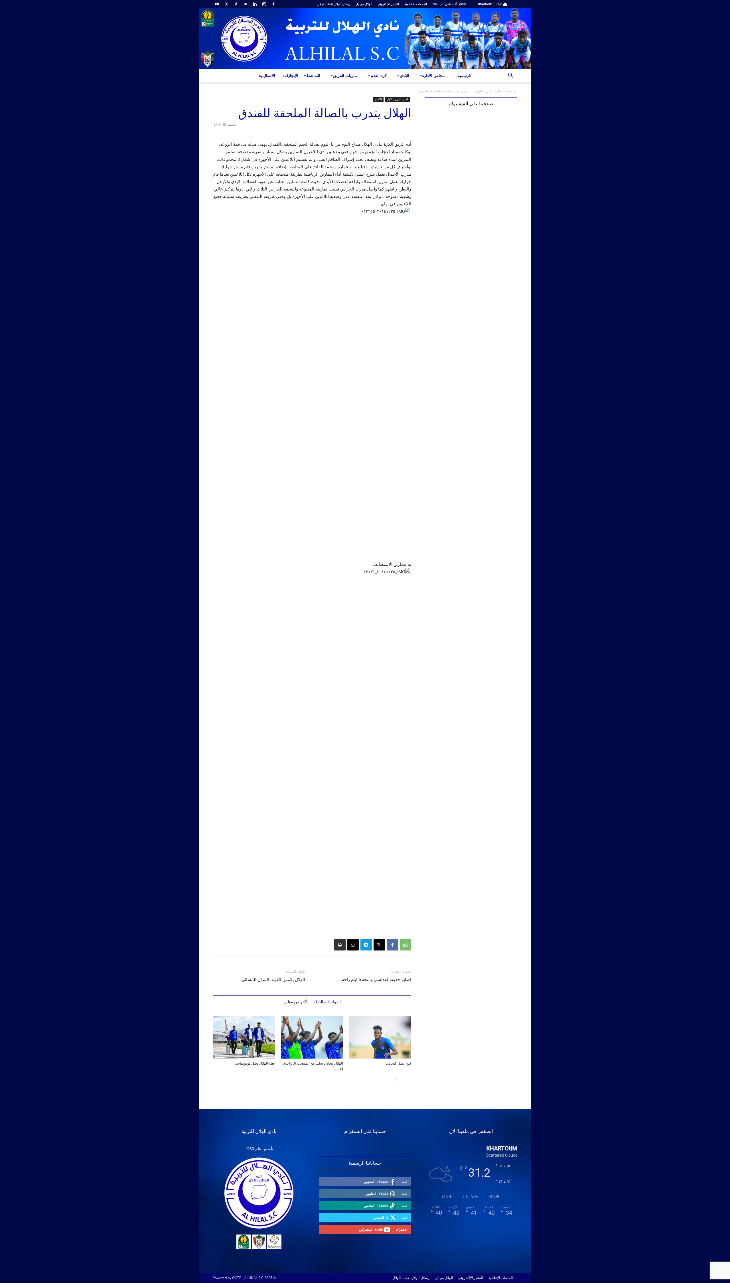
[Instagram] (264, 4)
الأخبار (378, 99)
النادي (404, 75)
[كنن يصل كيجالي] (380, 1037)
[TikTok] (236, 4)
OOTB (237, 1277)
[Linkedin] (254, 4)
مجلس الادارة (433, 75)
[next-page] (396, 1080)
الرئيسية (464, 75)
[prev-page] (405, 1080)
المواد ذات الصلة (327, 1002)
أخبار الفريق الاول (487, 91)
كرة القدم (379, 75)
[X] (226, 4)
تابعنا (404, 1181)
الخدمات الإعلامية (415, 4)
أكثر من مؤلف (295, 1002)
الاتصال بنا (267, 75)
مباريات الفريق (345, 75)
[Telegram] (366, 944)
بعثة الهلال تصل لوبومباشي (254, 1063)
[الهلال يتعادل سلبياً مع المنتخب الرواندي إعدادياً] (312, 1037)
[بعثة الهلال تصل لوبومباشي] (244, 1037)
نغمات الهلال (325, 4)
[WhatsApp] (405, 944)
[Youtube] (217, 4)
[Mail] (245, 4)
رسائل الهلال (342, 4)
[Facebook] (273, 4)
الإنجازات (290, 75)
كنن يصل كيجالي (398, 1063)
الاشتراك (401, 1229)
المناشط (313, 75)
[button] (510, 76)
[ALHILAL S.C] (365, 38)
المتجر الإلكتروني (388, 4)
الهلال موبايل (364, 4)
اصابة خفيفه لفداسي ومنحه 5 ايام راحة (376, 979)
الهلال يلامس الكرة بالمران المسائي (273, 979)
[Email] (353, 944)
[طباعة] (340, 944)
